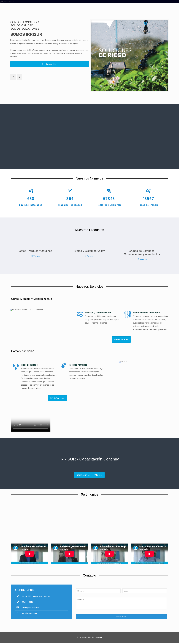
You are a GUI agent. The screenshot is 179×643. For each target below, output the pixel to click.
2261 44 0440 (27, 602)
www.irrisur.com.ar (29, 613)
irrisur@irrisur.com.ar (30, 608)
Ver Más (90, 256)
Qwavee (98, 637)
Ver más (36, 256)
